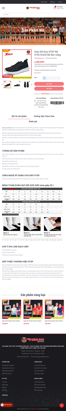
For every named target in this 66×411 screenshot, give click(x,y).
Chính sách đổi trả (39, 370)
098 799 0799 (45, 94)
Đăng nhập (44, 2)
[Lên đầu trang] (62, 405)
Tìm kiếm (4, 382)
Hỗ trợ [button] (4, 378)
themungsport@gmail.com (41, 356)
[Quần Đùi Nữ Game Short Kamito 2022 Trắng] (54, 309)
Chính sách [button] (38, 362)
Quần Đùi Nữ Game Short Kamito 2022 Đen (35, 321)
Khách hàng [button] (38, 378)
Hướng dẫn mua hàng (8, 365)
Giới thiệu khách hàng (40, 387)
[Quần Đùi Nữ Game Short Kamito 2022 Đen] (33, 309)
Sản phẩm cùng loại (33, 295)
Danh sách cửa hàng (39, 384)
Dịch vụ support (38, 390)
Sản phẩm (60, 7)
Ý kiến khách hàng (39, 382)
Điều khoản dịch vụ (7, 373)
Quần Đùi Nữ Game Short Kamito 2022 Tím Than (15, 321)
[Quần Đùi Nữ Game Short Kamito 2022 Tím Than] (11, 309)
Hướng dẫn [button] (6, 362)
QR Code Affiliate (41, 98)
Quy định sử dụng (39, 373)
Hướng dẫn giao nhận (8, 370)
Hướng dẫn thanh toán (8, 368)
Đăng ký (52, 2)
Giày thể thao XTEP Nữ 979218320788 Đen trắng (57, 98)
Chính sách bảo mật (39, 365)
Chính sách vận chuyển (40, 368)
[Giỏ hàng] (55, 8)
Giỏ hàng (4, 390)
